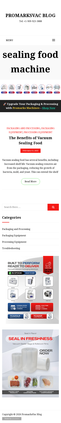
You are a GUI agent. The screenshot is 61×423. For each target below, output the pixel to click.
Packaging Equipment (14, 235)
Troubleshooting (11, 248)
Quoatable (15, 418)
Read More (30, 181)
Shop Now (48, 107)
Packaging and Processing (23, 128)
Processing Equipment (38, 132)
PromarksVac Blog (30, 15)
